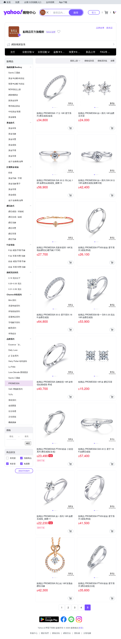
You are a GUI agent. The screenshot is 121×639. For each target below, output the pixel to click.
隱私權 (77, 633)
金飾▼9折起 (60, 52)
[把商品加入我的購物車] (70, 128)
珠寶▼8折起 (75, 52)
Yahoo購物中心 (20, 12)
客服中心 (34, 633)
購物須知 (56, 633)
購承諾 (109, 27)
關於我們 (45, 633)
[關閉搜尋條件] (47, 12)
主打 (12, 52)
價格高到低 (102, 60)
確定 (28, 443)
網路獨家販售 (18, 44)
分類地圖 (87, 633)
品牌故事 (100, 27)
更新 (81, 627)
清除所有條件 (24, 470)
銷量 (113, 60)
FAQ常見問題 (107, 52)
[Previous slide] (37, 87)
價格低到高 (89, 60)
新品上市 (90, 52)
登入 (94, 12)
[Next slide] (73, 87)
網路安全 (67, 633)
